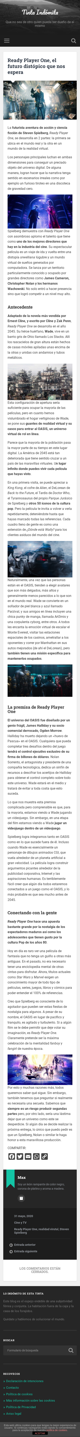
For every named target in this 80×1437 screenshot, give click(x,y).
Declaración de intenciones (24, 1381)
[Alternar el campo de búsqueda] (73, 41)
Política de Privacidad (21, 1407)
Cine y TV (20, 1222)
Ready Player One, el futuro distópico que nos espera (36, 66)
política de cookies (56, 1430)
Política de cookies (19, 1394)
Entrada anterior (24, 1244)
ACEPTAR (40, 1433)
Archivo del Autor (21, 1198)
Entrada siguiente (25, 1251)
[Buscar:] (40, 1350)
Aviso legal (13, 1414)
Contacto (12, 1387)
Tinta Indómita (40, 12)
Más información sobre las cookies (30, 1400)
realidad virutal (48, 1229)
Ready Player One (25, 1229)
